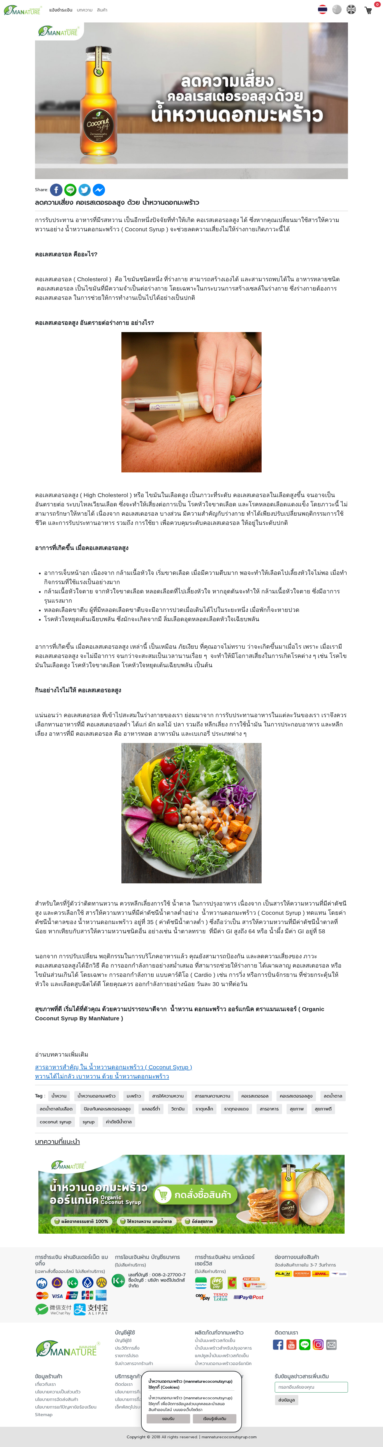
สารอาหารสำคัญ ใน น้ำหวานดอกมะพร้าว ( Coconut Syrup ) (113, 1067)
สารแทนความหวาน (212, 1096)
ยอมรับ (168, 1419)
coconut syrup (55, 1122)
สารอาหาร (269, 1109)
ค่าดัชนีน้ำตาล (119, 1122)
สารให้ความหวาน (168, 1096)
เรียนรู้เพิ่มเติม (214, 1419)
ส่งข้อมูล (286, 1400)
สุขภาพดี (323, 1109)
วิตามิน (177, 1109)
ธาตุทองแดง (236, 1109)
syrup (89, 1122)
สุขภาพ (297, 1109)
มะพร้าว (134, 1096)
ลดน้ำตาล (333, 1096)
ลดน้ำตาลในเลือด (56, 1109)
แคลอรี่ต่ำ (151, 1109)
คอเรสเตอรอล (255, 1096)
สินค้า (102, 10)
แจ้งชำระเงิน (60, 10)
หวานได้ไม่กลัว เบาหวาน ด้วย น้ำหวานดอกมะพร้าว (102, 1076)
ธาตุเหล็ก (204, 1109)
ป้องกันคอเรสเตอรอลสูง (107, 1109)
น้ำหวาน (59, 1096)
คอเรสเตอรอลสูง (296, 1096)
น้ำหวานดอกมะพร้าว (97, 1096)
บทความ (85, 10)
